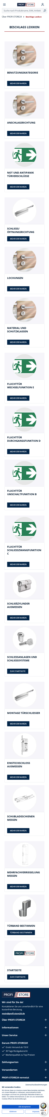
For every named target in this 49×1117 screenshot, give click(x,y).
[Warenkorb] (46, 4)
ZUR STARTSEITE (18, 671)
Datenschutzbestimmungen (36, 1085)
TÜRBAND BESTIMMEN (21, 932)
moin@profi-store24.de (13, 1013)
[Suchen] (44, 10)
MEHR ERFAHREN (18, 83)
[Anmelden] (42, 4)
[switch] (43, 1113)
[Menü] (4, 4)
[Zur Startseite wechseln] (26, 4)
